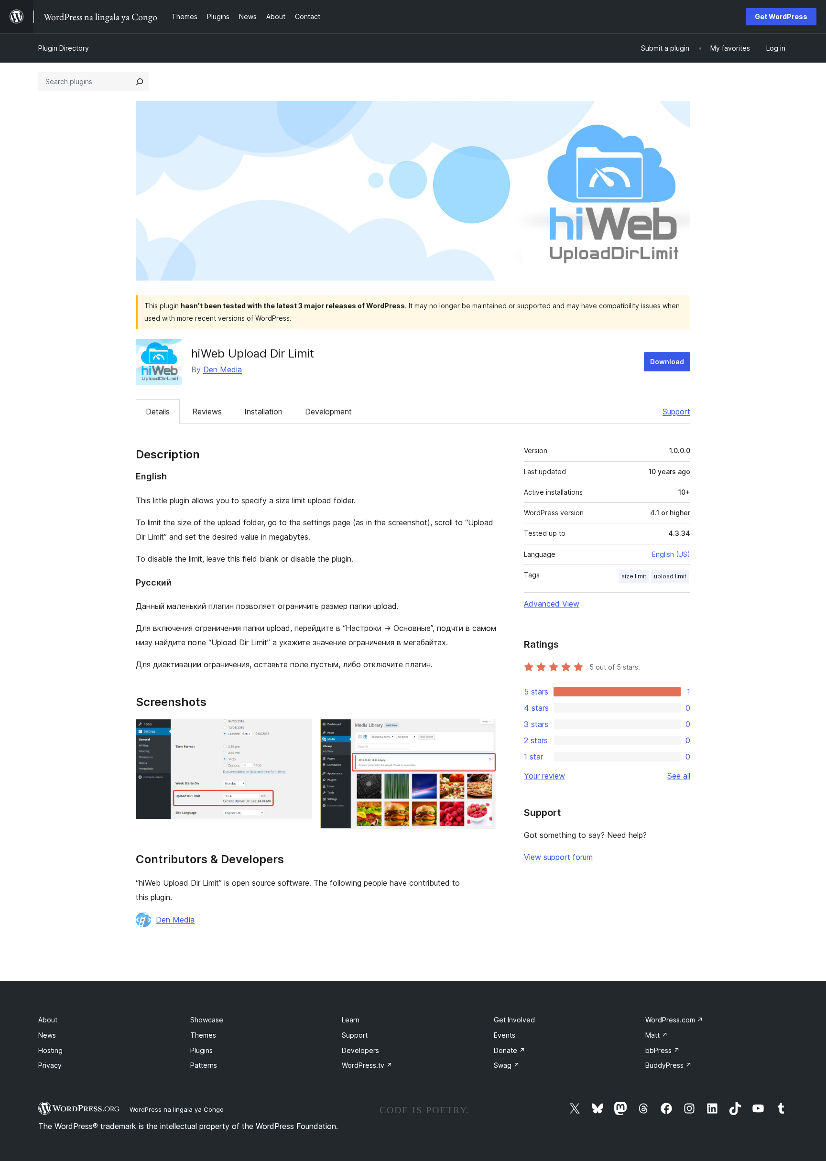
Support (676, 411)
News (47, 1035)
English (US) (671, 554)
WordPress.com (674, 1020)
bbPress (662, 1050)
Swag (507, 1065)
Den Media (222, 369)
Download (667, 362)
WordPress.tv (367, 1065)
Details (158, 411)
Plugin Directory (63, 48)
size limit (633, 576)
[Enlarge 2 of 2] (483, 732)
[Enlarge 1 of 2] (299, 732)
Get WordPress (781, 16)
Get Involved (514, 1020)
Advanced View (551, 603)
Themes (203, 1035)
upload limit (670, 576)
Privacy (50, 1065)
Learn (350, 1020)
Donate (509, 1050)
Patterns (203, 1065)
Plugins (201, 1050)
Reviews (207, 411)
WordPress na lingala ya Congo (177, 1109)
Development (328, 411)
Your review (544, 776)
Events (504, 1035)
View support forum (558, 857)
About (47, 1020)
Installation (263, 411)
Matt (656, 1035)
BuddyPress (668, 1065)
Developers (360, 1050)
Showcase (206, 1020)
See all (678, 776)
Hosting (50, 1050)
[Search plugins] (139, 81)
